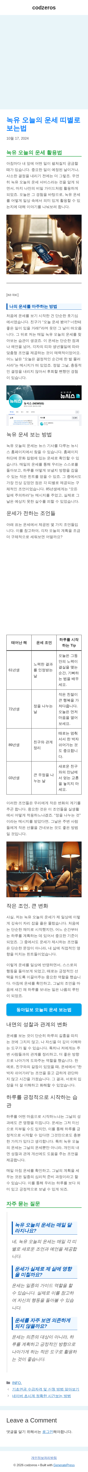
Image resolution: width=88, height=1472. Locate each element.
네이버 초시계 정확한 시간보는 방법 (41, 1396)
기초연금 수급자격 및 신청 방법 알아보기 (45, 1389)
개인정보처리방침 (44, 1458)
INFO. (17, 1383)
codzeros (44, 8)
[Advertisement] (44, 63)
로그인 (47, 1432)
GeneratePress (64, 1465)
